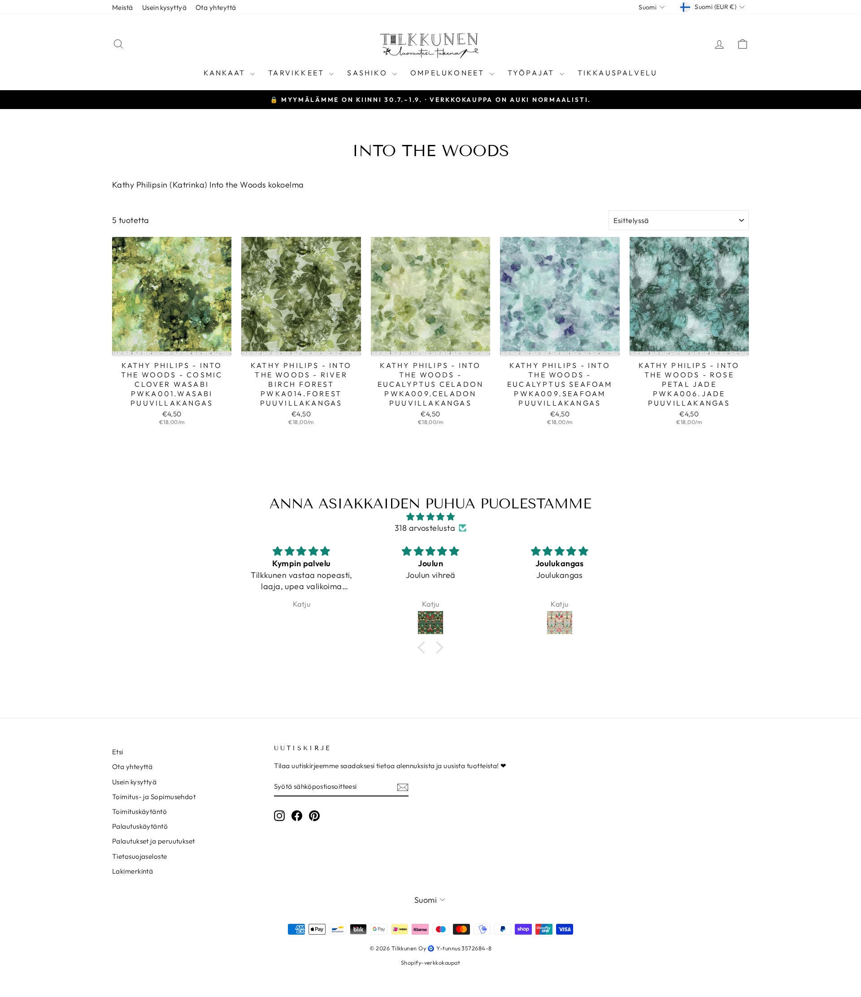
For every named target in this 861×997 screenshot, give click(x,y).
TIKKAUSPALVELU (618, 72)
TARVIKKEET (297, 72)
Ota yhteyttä (216, 7)
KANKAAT (226, 72)
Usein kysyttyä (164, 7)
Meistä (122, 7)
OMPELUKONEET (448, 72)
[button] (423, 647)
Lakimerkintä (132, 871)
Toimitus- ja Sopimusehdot (154, 796)
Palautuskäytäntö (140, 826)
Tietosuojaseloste (139, 856)
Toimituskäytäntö (139, 811)
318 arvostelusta (425, 528)
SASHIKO (368, 72)
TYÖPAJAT (532, 72)
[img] (430, 516)
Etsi (117, 752)
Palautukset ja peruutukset (153, 841)
